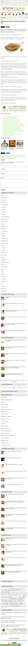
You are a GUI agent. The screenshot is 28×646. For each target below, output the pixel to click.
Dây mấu (21, 595)
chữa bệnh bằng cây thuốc (12, 157)
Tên (2, 164)
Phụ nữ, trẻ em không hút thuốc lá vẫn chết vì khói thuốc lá (16, 551)
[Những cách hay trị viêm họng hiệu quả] (14, 48)
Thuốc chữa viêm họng (6, 606)
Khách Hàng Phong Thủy (10, 391)
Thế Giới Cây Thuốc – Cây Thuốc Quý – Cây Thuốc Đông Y (15, 641)
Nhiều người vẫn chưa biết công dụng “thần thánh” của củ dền (15, 508)
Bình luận (2, 177)
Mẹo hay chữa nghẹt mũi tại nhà (9, 117)
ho (24, 595)
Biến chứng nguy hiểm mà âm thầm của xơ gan (12, 122)
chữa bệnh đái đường (15, 589)
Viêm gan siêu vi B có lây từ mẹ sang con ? (12, 128)
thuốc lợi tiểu (15, 606)
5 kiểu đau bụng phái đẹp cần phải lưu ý (14, 303)
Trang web (3, 173)
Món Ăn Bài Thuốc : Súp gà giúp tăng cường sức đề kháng (15, 515)
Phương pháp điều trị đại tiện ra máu (13, 464)
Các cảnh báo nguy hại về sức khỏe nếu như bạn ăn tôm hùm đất (15, 324)
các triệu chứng (14, 156)
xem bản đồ (16, 626)
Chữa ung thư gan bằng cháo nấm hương (11, 127)
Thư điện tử (3, 169)
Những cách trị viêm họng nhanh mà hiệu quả (12, 133)
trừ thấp (5, 607)
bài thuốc (2, 155)
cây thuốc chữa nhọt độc (10, 594)
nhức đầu (22, 597)
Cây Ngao (19, 592)
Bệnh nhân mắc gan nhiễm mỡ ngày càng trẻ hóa (13, 129)
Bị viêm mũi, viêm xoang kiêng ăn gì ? (11, 121)
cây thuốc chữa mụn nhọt (15, 593)
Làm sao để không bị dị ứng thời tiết (13, 451)
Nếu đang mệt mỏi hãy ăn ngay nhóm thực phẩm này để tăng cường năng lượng (15, 502)
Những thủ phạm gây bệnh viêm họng (10, 118)
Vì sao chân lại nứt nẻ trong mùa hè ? (14, 484)
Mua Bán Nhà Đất (8, 384)
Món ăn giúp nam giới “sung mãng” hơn (14, 494)
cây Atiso (12, 592)
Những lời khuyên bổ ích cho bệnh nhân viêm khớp (13, 124)
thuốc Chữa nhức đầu (13, 603)
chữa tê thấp (5, 592)
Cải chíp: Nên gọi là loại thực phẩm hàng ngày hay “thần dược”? (16, 528)
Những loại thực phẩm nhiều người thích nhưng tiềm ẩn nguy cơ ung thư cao (14, 565)
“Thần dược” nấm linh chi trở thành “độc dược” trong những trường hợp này (15, 374)
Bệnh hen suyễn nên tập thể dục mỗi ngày (11, 120)
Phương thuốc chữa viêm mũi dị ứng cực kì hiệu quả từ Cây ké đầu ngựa (15, 367)
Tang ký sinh (12, 600)
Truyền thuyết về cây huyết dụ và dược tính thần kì (15, 361)
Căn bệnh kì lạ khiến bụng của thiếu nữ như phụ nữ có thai (15, 478)
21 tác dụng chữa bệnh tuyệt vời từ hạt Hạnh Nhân (15, 354)
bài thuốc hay (14, 155)
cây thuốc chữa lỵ (7, 593)
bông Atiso (5, 589)
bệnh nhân (19, 155)
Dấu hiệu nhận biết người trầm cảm (13, 457)
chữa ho (17, 590)
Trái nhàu (2, 607)
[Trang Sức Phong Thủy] (14, 111)
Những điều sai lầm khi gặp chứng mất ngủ (15, 330)
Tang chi (21, 599)
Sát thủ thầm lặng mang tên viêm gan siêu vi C (16, 471)
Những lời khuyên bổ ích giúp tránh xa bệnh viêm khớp (14, 125)
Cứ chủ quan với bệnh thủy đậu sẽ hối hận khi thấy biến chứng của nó (16, 311)
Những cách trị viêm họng (8, 135)
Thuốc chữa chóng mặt (7, 601)
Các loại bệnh (8, 156)
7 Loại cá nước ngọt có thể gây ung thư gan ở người (13, 131)
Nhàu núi (16, 597)
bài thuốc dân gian (7, 155)
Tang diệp (4, 600)
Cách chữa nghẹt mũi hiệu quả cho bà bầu (11, 116)
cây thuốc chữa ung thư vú (13, 595)
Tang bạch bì (13, 599)
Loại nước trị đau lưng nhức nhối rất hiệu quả (16, 316)
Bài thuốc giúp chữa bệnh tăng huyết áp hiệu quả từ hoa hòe (16, 347)
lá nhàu (14, 597)
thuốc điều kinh (23, 606)
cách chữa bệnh (20, 156)
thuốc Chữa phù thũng (13, 604)
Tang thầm (20, 600)
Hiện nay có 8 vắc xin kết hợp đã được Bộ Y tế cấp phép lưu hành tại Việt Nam (16, 572)
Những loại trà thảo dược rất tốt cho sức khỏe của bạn (16, 297)
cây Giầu (15, 592)
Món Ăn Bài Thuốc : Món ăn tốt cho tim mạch (15, 521)
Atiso (2, 589)
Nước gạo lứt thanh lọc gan (8, 132)
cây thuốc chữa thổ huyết (19, 594)
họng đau (9, 597)
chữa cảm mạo (9, 590)
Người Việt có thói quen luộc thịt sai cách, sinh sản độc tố (16, 545)
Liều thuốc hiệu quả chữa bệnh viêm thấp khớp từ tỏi (15, 341)
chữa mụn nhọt (23, 590)
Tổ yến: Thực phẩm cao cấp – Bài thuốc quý (15, 557)
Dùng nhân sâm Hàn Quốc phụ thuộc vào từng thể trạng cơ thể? (16, 538)
